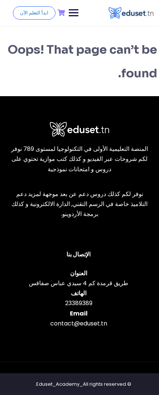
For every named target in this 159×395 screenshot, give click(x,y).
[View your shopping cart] (60, 12)
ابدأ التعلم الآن (34, 12)
